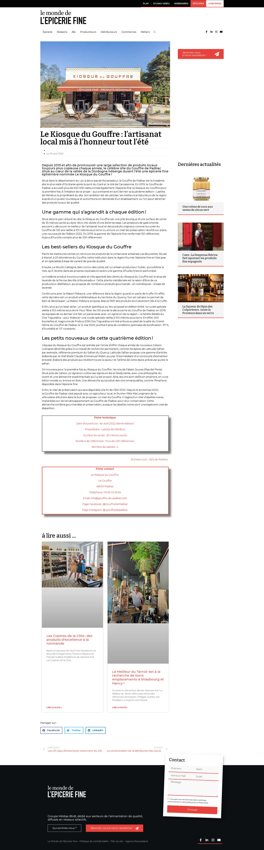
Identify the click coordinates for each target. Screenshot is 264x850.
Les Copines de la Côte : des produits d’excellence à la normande (69, 639)
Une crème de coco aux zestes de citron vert (197, 208)
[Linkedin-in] (211, 32)
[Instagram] (216, 32)
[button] (155, 32)
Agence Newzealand (136, 841)
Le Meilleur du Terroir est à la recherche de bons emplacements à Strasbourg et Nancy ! (138, 677)
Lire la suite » (54, 707)
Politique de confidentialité (94, 841)
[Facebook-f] (206, 32)
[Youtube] (221, 32)
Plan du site (117, 841)
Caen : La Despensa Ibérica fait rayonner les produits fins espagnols (200, 258)
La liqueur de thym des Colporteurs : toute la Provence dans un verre (198, 310)
